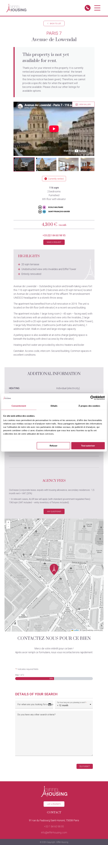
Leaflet (76, 630)
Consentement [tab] (19, 406)
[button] (24, 164)
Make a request (54, 242)
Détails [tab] (54, 406)
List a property (54, 804)
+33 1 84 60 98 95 (54, 826)
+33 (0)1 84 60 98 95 (54, 235)
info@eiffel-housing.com (54, 832)
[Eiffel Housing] (16, 8)
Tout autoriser (88, 445)
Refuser (53, 445)
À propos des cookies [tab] (89, 406)
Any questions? (54, 511)
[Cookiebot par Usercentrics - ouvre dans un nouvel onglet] (92, 398)
